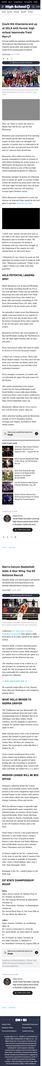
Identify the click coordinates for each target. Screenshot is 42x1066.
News (4, 12)
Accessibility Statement (30, 1024)
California (12, 547)
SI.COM (4, 2)
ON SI (10, 2)
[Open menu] (3, 7)
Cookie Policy (6, 1024)
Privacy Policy (27, 1028)
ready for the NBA (24, 203)
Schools (16, 12)
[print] (15, 537)
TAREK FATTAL (18, 516)
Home (4, 547)
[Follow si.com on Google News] (36, 433)
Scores (9, 12)
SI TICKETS (28, 2)
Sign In (39, 7)
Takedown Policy (7, 1028)
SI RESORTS (38, 2)
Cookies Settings (28, 1031)
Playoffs (23, 12)
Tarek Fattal (6, 54)
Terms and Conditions (9, 1031)
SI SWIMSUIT (18, 2)
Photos (30, 12)
